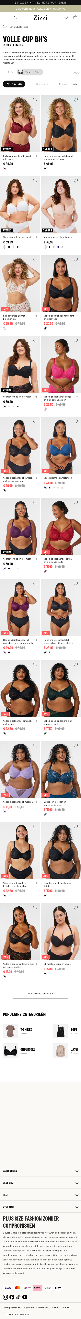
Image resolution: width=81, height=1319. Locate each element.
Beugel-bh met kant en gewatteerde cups (55, 803)
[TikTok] (18, 1296)
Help (5, 1194)
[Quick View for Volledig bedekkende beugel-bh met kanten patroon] (77, 397)
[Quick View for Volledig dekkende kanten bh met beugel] (36, 721)
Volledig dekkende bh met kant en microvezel (59, 317)
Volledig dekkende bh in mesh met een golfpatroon (17, 479)
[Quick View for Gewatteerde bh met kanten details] (77, 883)
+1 (21, 247)
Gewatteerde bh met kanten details (57, 884)
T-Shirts (25, 1031)
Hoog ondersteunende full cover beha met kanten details (18, 641)
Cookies (55, 1307)
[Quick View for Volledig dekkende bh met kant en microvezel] (77, 316)
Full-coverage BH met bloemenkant (14, 317)
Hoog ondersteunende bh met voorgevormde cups (58, 157)
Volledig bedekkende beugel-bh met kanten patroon (58, 398)
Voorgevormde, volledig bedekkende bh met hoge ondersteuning (15, 884)
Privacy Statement (12, 1307)
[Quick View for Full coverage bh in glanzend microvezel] (36, 156)
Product (63, 83)
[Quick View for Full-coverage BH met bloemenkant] (36, 316)
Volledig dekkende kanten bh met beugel (17, 722)
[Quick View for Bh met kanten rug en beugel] (77, 964)
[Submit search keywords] (5, 27)
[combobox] (40, 27)
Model (75, 83)
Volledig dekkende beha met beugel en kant (58, 722)
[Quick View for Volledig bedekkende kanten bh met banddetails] (77, 559)
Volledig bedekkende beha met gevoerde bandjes (18, 965)
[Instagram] (5, 1296)
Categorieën (10, 1170)
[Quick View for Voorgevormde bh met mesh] (36, 237)
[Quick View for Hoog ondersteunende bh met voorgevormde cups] (77, 156)
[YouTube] (24, 1296)
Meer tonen (8, 62)
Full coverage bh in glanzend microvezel (17, 157)
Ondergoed (25, 1050)
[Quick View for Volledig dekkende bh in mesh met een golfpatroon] (36, 478)
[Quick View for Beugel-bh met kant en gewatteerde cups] (77, 802)
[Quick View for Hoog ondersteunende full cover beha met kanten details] (36, 640)
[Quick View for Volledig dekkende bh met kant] (36, 802)
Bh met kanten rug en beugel (57, 963)
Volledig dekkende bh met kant (18, 801)
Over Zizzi (8, 1206)
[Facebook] (11, 1296)
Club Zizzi (8, 1182)
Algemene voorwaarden (36, 1307)
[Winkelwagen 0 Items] (75, 17)
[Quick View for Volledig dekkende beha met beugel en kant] (77, 721)
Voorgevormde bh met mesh (17, 237)
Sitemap (66, 1307)
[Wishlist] (35, 100)
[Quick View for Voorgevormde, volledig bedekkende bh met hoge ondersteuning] (36, 883)
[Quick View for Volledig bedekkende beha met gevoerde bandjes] (36, 964)
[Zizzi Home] (40, 17)
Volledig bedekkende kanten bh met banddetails (58, 560)
